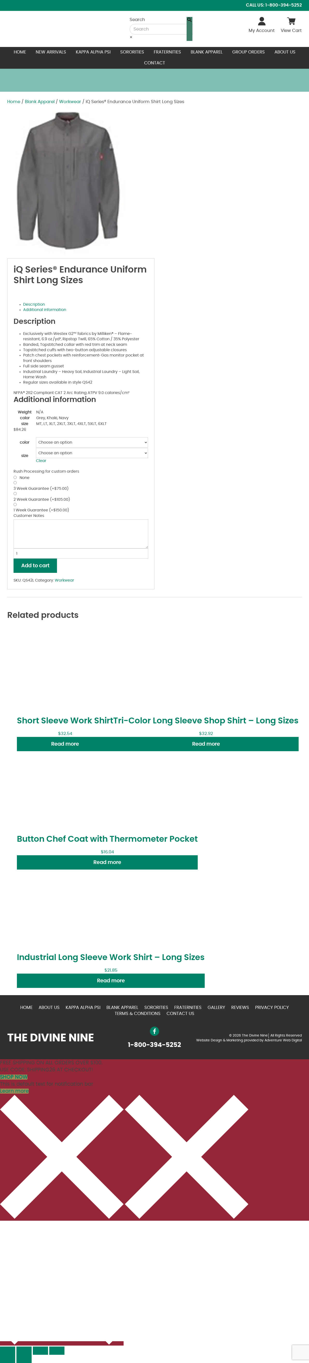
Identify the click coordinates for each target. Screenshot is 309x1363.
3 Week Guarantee (41, 489)
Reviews (240, 1008)
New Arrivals (51, 52)
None (23, 478)
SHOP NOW (14, 1077)
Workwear (70, 102)
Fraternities (167, 52)
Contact (154, 63)
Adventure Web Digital (283, 1040)
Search (137, 20)
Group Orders (248, 52)
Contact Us (180, 1014)
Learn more (14, 1091)
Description (34, 304)
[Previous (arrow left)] (7, 1359)
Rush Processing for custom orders (46, 471)
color (24, 442)
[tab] (85, 304)
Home (20, 52)
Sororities (132, 52)
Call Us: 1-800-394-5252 (274, 5)
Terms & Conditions (138, 1014)
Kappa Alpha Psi (93, 52)
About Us (284, 52)
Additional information (44, 310)
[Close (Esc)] (7, 1351)
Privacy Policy (272, 1008)
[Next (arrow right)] (24, 1359)
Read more (65, 744)
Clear (41, 461)
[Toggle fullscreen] (40, 1351)
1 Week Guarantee (41, 510)
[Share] (24, 1351)
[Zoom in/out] (56, 1351)
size (24, 456)
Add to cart (35, 565)
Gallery (216, 1008)
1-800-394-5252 (154, 1045)
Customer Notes (29, 516)
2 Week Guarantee (42, 499)
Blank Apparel (207, 52)
